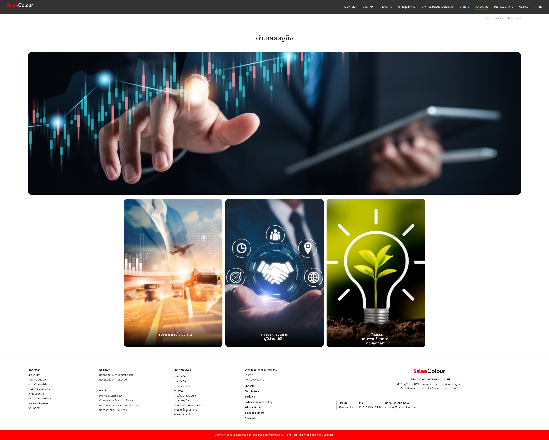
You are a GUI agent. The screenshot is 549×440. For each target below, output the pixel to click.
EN (540, 7)
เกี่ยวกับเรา (350, 7)
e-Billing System (254, 413)
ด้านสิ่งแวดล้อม (182, 386)
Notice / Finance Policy (258, 402)
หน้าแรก (489, 19)
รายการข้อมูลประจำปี (185, 410)
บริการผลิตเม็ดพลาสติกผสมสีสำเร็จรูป (120, 405)
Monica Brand (182, 415)
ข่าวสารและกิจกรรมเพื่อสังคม (438, 7)
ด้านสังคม (179, 391)
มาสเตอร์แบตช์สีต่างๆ (111, 396)
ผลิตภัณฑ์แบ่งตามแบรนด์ (113, 380)
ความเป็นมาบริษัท (38, 384)
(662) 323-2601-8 (370, 407)
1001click (328, 435)
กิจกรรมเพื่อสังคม (254, 380)
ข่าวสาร (249, 375)
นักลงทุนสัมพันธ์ (406, 7)
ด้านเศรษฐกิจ (181, 400)
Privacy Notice (253, 408)
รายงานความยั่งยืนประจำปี (188, 405)
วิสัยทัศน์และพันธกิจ (39, 389)
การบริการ (386, 7)
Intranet (250, 418)
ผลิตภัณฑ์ (368, 7)
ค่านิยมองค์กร (36, 394)
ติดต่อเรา (524, 7)
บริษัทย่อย (34, 408)
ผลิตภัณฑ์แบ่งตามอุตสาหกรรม (116, 375)
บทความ (464, 7)
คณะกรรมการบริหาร (40, 399)
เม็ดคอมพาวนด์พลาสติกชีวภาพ (116, 401)
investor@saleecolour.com (400, 407)
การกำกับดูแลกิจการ (185, 396)
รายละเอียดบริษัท (37, 380)
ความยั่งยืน (481, 7)
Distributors (503, 7)
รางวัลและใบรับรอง (38, 403)
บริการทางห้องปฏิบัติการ (113, 410)
